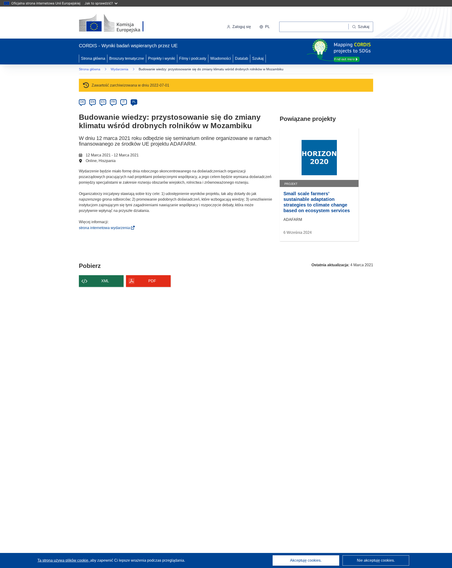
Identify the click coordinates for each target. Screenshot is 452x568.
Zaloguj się (241, 27)
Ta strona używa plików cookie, (63, 560)
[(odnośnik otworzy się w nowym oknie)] (117, 23)
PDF (152, 281)
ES (103, 101)
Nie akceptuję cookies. (376, 560)
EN (93, 101)
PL (134, 101)
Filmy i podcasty (192, 58)
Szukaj (258, 58)
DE (82, 101)
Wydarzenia (119, 69)
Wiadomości (220, 58)
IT (123, 101)
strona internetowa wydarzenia (106, 228)
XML (105, 281)
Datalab (241, 58)
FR (113, 101)
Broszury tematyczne (126, 58)
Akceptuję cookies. (306, 560)
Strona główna (93, 58)
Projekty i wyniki (161, 58)
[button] (265, 27)
